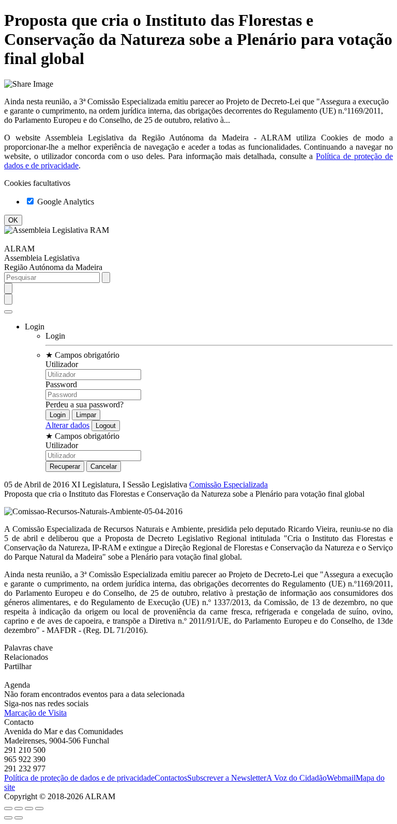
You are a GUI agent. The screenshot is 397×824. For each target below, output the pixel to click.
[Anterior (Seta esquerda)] (8, 817)
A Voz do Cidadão (296, 777)
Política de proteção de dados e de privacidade (79, 777)
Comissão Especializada (228, 484)
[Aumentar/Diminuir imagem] (39, 808)
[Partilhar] (18, 808)
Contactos (171, 777)
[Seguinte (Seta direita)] (18, 817)
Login (55, 335)
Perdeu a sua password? (84, 404)
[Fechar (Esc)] (8, 808)
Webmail (341, 777)
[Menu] (8, 311)
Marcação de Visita (35, 712)
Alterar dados (67, 425)
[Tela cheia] (29, 808)
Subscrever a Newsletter (226, 777)
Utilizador (61, 364)
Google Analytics (64, 201)
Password (61, 384)
